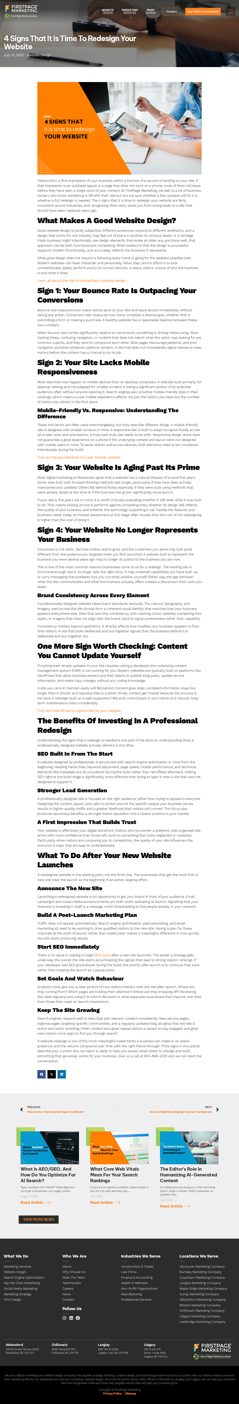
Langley (104, 1345)
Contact (68, 1299)
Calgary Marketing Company (199, 1316)
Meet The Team (73, 1277)
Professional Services (136, 1299)
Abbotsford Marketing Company (202, 1299)
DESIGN (108, 11)
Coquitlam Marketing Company (202, 1277)
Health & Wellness (134, 1283)
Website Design (15, 1272)
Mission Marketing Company (199, 1305)
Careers (67, 1288)
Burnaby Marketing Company (200, 1272)
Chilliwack (60, 1345)
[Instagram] (64, 1318)
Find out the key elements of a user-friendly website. (79, 457)
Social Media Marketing (20, 1288)
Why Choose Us (73, 1272)
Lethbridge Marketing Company (202, 1322)
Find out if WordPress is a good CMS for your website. (79, 711)
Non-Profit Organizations (139, 1288)
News (66, 1294)
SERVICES (130, 11)
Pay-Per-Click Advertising (22, 1283)
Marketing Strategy (17, 1294)
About (66, 1266)
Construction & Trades (137, 1266)
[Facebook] (78, 1318)
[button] (41, 1074)
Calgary (149, 1345)
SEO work (102, 955)
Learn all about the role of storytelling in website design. (81, 280)
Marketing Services (17, 1266)
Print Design (12, 1299)
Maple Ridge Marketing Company (203, 1288)
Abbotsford (14, 1345)
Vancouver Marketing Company (202, 1266)
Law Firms (128, 1272)
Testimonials (71, 1283)
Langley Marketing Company (200, 1283)
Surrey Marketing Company (199, 1294)
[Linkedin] (71, 1318)
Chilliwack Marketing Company (201, 1310)
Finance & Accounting (137, 1277)
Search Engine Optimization (24, 1277)
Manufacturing (131, 1294)
